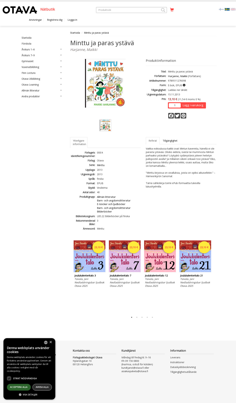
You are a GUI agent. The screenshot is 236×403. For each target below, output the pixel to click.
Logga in (72, 19)
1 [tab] (131, 317)
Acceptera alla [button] (19, 387)
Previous (69, 276)
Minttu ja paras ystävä (96, 32)
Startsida (75, 32)
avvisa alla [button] (42, 387)
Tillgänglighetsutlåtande (183, 372)
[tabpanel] (89, 264)
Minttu (101, 165)
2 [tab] (137, 317)
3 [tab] (142, 317)
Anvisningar (35, 19)
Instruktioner (177, 362)
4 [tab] (147, 317)
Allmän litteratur (106, 196)
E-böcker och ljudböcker (111, 204)
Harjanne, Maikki (177, 76)
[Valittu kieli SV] (227, 9)
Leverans (175, 357)
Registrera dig (54, 19)
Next (214, 276)
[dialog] (29, 369)
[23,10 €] (89, 271)
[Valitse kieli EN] (233, 9)
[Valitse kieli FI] (221, 9)
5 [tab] (152, 317)
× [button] (50, 342)
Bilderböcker (104, 211)
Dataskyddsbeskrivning (183, 367)
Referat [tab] (153, 140)
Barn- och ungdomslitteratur (114, 200)
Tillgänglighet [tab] (170, 140)
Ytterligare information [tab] (79, 142)
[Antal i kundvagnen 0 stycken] (172, 10)
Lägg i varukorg (193, 105)
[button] (163, 10)
